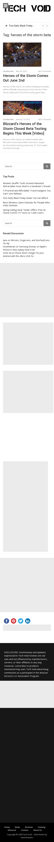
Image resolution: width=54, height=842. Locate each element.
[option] (29, 25)
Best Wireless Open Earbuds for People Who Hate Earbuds (26, 204)
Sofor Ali (7, 252)
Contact (24, 830)
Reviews (29, 827)
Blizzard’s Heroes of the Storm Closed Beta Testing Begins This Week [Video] (24, 128)
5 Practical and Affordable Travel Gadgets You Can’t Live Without (27, 192)
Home (7, 827)
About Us (37, 830)
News (17, 827)
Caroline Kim (8, 71)
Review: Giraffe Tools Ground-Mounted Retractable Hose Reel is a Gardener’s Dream (27, 185)
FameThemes (27, 837)
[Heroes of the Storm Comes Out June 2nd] (27, 55)
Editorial (12, 830)
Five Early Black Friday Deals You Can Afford (25, 198)
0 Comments (45, 71)
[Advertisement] (27, 290)
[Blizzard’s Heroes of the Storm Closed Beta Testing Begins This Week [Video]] (27, 108)
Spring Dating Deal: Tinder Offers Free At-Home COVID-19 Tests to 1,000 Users (24, 211)
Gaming (41, 827)
